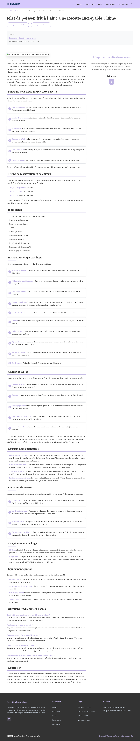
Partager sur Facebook (41, 25)
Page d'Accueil (11, 11)
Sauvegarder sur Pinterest (18, 25)
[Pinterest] (111, 82)
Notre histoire (110, 4)
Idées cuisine (90, 4)
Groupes (79, 4)
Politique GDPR (83, 716)
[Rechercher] (132, 4)
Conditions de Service (84, 707)
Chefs (100, 4)
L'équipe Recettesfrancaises (22, 38)
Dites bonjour (123, 4)
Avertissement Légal (84, 720)
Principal (70, 4)
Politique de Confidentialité (86, 711)
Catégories (22, 11)
